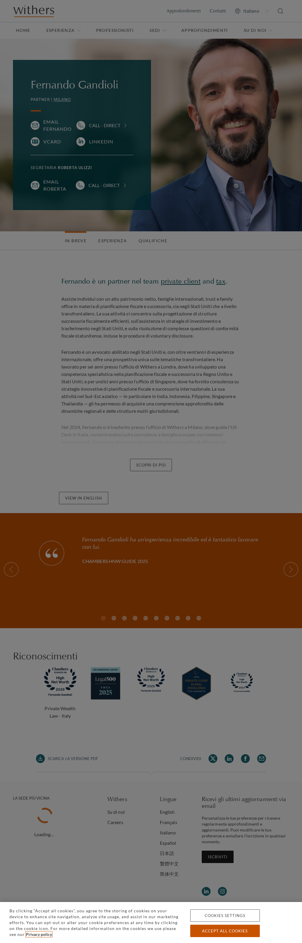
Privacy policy (39, 934)
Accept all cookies (225, 931)
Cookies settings (225, 915)
